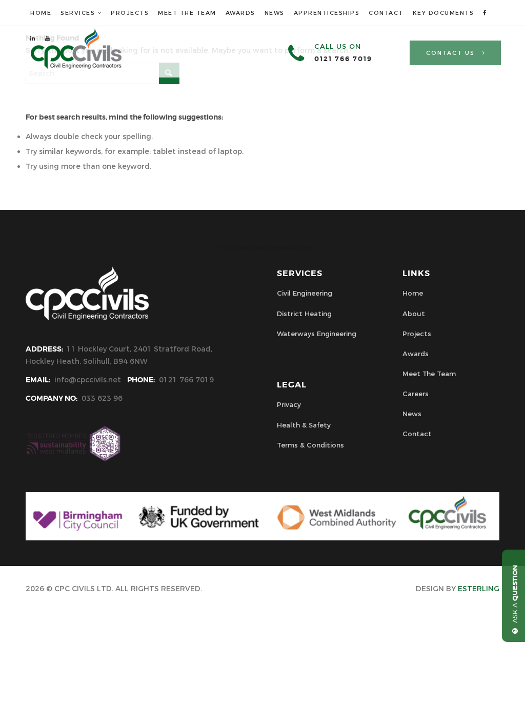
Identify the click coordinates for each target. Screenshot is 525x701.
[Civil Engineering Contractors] (76, 66)
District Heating (304, 313)
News (411, 414)
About (413, 313)
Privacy (289, 404)
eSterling (478, 588)
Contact (417, 434)
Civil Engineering (304, 293)
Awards (415, 353)
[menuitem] (41, 13)
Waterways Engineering (316, 333)
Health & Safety (304, 425)
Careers (415, 394)
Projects (416, 333)
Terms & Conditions (310, 445)
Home (412, 293)
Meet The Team (429, 373)
